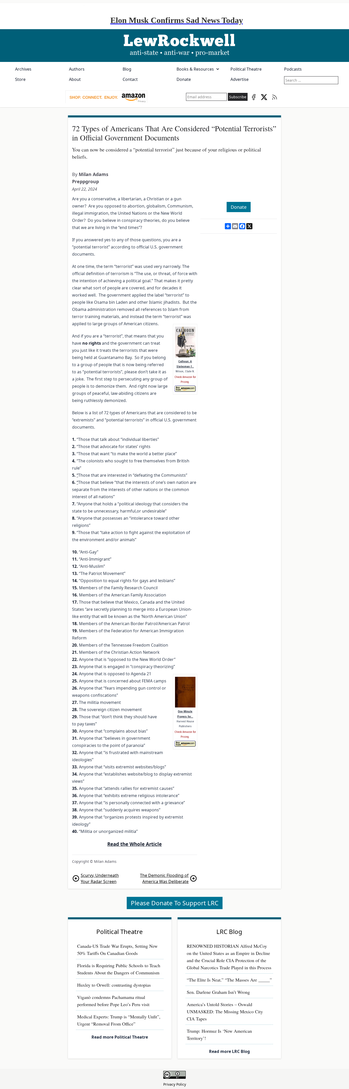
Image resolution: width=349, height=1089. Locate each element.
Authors (77, 69)
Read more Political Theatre (119, 1037)
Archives (23, 69)
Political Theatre (246, 69)
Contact (130, 79)
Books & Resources (195, 69)
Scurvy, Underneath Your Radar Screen (100, 878)
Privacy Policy (174, 1084)
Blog (127, 69)
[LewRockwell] (174, 45)
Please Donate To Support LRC (174, 903)
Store (20, 79)
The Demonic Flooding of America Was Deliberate (164, 878)
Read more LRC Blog (229, 1051)
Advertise (239, 79)
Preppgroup (85, 181)
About (75, 79)
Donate (184, 79)
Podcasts (293, 69)
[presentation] (106, 97)
